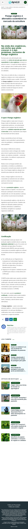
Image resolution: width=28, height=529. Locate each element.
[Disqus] (14, 469)
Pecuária (14, 13)
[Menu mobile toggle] (2, 2)
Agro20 (2, 7)
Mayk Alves (10, 325)
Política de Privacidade (14, 505)
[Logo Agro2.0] (14, 2)
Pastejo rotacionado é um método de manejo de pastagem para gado (18, 358)
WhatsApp (15, 319)
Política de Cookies (14, 506)
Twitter (11, 319)
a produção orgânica (12, 187)
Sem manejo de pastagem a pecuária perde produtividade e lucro (18, 369)
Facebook (7, 319)
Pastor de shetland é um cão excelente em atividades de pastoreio (18, 348)
